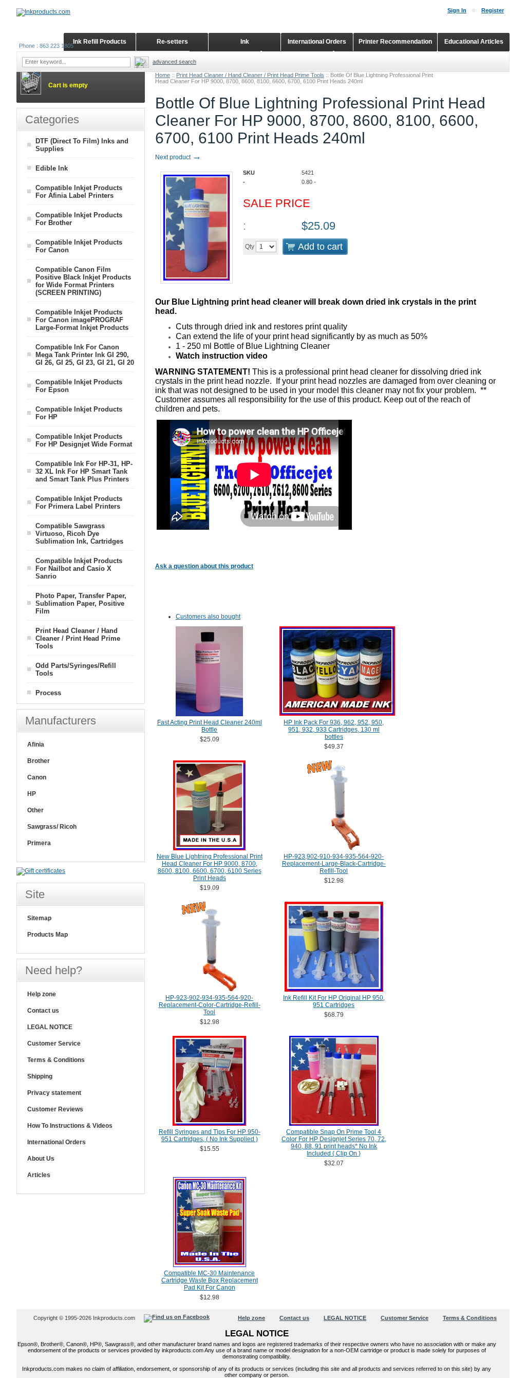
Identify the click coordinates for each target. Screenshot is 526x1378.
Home (162, 75)
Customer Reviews (55, 1109)
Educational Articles (473, 41)
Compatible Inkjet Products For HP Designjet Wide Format (83, 440)
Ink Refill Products (99, 41)
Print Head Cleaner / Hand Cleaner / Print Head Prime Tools (250, 75)
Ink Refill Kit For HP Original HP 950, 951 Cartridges (334, 1001)
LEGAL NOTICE (49, 1027)
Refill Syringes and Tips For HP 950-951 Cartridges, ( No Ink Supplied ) (209, 1135)
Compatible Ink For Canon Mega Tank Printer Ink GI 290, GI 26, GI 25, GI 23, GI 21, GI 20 (84, 354)
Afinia (35, 744)
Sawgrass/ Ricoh (52, 826)
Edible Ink (51, 168)
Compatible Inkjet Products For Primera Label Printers (78, 502)
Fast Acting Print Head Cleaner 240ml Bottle (209, 726)
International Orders (56, 1142)
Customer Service (54, 1043)
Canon (36, 777)
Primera (39, 843)
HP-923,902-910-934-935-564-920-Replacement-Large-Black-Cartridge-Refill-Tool (334, 863)
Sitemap (39, 918)
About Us (40, 1158)
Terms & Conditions (56, 1060)
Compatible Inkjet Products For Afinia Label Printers (78, 191)
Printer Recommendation (395, 41)
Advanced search (174, 62)
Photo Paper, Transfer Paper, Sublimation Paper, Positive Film (80, 603)
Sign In (456, 10)
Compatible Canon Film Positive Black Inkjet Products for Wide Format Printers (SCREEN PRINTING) (83, 281)
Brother (38, 761)
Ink (244, 41)
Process (48, 693)
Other (35, 810)
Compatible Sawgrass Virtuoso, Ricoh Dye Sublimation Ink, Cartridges (79, 533)
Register (492, 10)
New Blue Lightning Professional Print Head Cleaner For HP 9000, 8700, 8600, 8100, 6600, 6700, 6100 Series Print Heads (209, 867)
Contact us (43, 1010)
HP (31, 793)
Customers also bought (208, 616)
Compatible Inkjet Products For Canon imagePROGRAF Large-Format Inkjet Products (81, 319)
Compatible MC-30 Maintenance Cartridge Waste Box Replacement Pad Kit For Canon (209, 1280)
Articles (38, 1175)
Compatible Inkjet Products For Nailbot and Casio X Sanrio (78, 568)
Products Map (47, 934)
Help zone (41, 994)
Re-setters (172, 41)
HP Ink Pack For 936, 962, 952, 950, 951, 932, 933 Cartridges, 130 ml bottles (334, 729)
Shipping (39, 1076)
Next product (178, 157)
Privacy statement (54, 1092)
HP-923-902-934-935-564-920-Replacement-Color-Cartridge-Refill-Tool (209, 1005)
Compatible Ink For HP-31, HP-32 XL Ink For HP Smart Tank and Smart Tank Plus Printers (84, 471)
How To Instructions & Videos (69, 1125)
